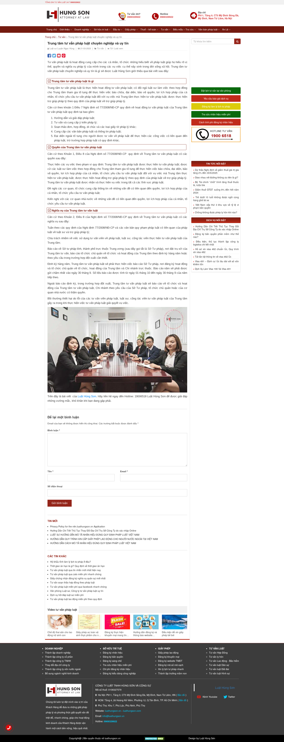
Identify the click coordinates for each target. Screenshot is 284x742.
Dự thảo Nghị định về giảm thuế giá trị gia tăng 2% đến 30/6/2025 (216, 171)
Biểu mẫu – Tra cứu (183, 29)
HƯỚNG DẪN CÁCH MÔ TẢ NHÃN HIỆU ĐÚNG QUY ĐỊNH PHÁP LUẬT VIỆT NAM (93, 543)
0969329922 (75, 2)
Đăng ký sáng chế (112, 660)
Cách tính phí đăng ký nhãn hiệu (216, 122)
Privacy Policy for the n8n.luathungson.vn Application (77, 526)
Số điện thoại (54, 486)
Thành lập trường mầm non (172, 673)
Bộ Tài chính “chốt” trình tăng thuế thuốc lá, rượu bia (216, 183)
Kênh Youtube (209, 696)
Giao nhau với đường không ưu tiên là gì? (216, 177)
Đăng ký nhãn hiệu (112, 652)
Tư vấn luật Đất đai (219, 669)
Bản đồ (181, 695)
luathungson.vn (113, 710)
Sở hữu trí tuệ (101, 29)
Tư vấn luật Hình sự (219, 673)
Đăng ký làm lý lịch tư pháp (216, 106)
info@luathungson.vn (113, 716)
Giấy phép (130, 29)
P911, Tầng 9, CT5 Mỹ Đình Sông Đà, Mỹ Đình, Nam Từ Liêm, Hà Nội (218, 17)
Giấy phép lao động (168, 652)
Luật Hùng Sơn (87, 396)
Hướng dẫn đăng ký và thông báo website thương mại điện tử (145, 634)
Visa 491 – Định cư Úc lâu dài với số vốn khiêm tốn (216, 263)
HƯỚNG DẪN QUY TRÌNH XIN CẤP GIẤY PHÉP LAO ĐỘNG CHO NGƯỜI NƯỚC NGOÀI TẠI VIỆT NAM (104, 539)
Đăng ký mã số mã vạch (170, 665)
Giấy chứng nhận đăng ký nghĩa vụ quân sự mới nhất (78, 578)
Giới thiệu (65, 29)
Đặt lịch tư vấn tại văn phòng (216, 90)
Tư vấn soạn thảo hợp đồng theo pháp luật (72, 582)
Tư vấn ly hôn (216, 656)
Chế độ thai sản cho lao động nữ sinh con (59, 634)
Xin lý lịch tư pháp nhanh (171, 669)
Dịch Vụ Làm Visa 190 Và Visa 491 (213, 268)
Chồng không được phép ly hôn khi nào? (216, 212)
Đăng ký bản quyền (113, 656)
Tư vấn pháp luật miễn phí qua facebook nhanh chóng (78, 586)
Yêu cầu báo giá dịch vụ (216, 98)
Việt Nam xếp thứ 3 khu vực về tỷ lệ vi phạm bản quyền (216, 206)
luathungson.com (132, 710)
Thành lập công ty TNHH (58, 660)
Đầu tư (116, 29)
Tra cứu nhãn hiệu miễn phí (216, 114)
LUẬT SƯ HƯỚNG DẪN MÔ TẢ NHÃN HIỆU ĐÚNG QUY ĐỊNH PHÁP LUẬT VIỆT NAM (94, 534)
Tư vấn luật (217, 648)
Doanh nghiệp (81, 29)
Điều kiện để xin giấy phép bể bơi (172, 634)
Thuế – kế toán (148, 29)
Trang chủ (51, 29)
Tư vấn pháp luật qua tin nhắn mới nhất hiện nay (75, 570)
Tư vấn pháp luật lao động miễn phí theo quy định (76, 599)
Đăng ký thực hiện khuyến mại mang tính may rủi (116, 634)
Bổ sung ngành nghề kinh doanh (62, 673)
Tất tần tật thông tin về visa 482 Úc (213, 256)
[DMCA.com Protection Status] (154, 738)
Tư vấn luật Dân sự (219, 665)
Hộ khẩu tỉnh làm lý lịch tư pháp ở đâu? (70, 561)
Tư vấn (164, 29)
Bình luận (53, 430)
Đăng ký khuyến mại (168, 656)
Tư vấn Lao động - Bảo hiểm (224, 660)
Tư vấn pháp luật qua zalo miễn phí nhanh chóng (75, 574)
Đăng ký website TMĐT (170, 660)
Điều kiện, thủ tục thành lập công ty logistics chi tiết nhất (216, 243)
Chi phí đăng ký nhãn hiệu (116, 669)
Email (124, 471)
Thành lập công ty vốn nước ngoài (63, 669)
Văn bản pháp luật (207, 29)
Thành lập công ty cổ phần (59, 656)
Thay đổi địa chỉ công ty (57, 665)
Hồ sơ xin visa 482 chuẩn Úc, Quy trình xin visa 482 (216, 250)
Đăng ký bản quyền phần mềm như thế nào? (216, 235)
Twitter (231, 696)
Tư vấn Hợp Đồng (218, 652)
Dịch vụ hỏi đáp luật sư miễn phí (67, 595)
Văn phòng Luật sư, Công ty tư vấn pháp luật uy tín (76, 590)
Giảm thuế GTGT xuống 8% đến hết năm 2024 (216, 191)
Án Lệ (225, 29)
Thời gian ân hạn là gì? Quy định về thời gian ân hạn (77, 566)
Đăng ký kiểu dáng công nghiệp (119, 673)
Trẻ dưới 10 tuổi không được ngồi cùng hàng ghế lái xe (216, 199)
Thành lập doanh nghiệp (58, 652)
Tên (50, 471)
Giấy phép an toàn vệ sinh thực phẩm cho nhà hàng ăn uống (88, 634)
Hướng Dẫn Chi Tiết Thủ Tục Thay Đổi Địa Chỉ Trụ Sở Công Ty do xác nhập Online (93, 530)
